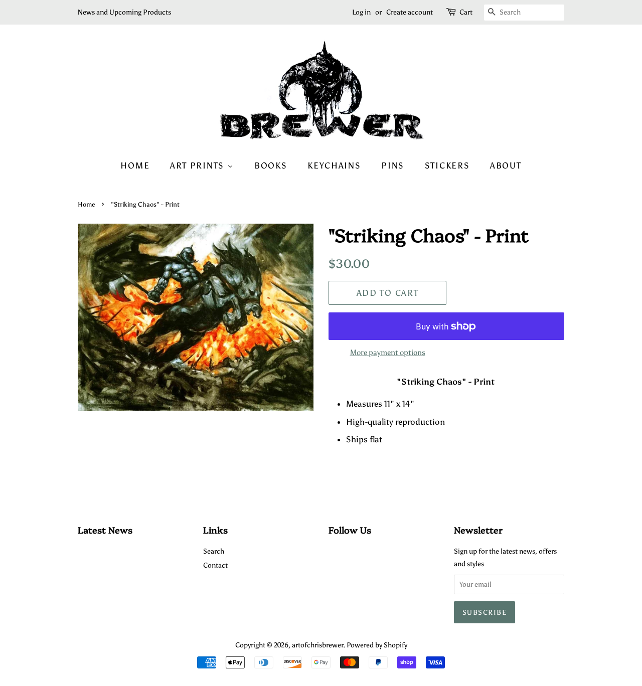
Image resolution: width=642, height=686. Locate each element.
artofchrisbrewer (317, 644)
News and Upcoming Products (124, 12)
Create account (409, 12)
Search (213, 551)
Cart (465, 12)
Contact (215, 565)
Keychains (334, 165)
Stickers (447, 165)
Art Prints (198, 165)
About (506, 165)
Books (270, 165)
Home (134, 165)
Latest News (105, 530)
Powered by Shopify (377, 644)
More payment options (387, 352)
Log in (361, 12)
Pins (392, 165)
